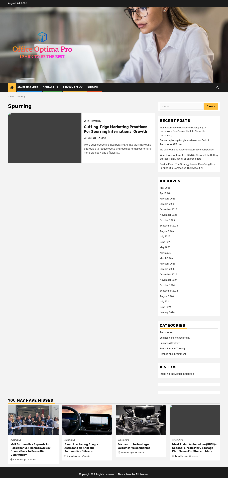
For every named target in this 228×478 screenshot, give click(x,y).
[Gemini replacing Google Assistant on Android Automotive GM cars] (87, 420)
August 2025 (167, 231)
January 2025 (167, 269)
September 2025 (169, 225)
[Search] (217, 87)
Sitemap (92, 87)
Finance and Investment (173, 353)
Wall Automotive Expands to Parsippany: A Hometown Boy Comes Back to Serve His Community (183, 131)
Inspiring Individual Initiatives (177, 373)
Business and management (175, 337)
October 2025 (167, 220)
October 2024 (167, 285)
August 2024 (167, 296)
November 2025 (168, 214)
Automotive (166, 332)
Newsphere (125, 474)
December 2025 (168, 209)
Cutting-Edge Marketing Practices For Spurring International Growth (115, 129)
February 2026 (167, 198)
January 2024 (167, 312)
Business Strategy (92, 121)
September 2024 (169, 290)
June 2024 (165, 307)
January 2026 (167, 203)
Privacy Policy (72, 87)
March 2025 (166, 258)
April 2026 (165, 193)
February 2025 (167, 263)
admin (103, 138)
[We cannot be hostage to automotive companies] (141, 420)
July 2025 (165, 236)
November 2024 (168, 279)
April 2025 (165, 252)
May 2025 (165, 247)
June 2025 (165, 242)
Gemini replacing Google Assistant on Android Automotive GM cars (81, 448)
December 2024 (168, 274)
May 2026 (165, 187)
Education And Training (172, 348)
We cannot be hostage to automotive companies (187, 149)
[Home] (12, 87)
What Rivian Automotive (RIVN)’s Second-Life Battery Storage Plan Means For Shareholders (194, 448)
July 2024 (165, 301)
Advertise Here (27, 87)
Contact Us (50, 87)
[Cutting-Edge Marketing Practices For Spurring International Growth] (44, 138)
